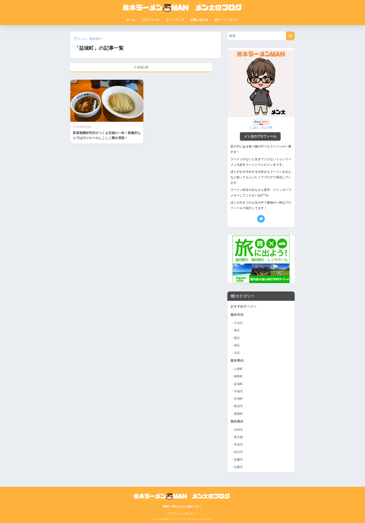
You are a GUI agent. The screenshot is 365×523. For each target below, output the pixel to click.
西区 (237, 338)
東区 (237, 330)
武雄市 (238, 429)
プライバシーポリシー (182, 513)
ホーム (130, 19)
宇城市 (238, 391)
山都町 (238, 368)
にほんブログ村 (261, 127)
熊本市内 (237, 315)
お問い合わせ (199, 19)
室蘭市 (238, 459)
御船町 (238, 376)
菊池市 (238, 406)
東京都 (238, 437)
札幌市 (238, 467)
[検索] (290, 36)
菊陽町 (238, 413)
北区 (237, 352)
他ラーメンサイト (226, 19)
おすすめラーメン (243, 306)
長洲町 (238, 398)
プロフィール (150, 19)
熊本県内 (237, 360)
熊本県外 (237, 421)
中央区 (238, 323)
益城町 (238, 383)
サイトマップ (175, 19)
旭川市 (238, 452)
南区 (237, 345)
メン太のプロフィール (260, 136)
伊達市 (238, 444)
